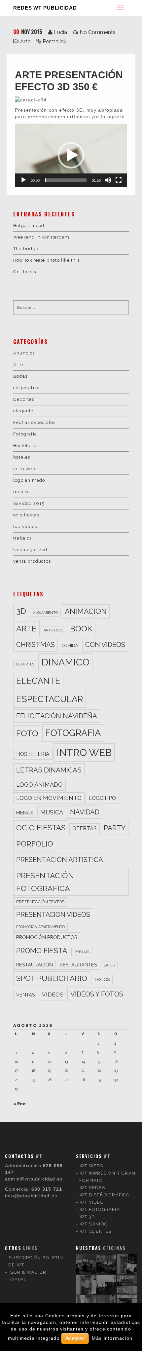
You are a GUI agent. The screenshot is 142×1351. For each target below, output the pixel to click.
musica (21, 491)
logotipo (102, 798)
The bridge (25, 248)
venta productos (32, 561)
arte (26, 628)
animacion (86, 611)
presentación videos (53, 915)
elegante (23, 410)
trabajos (22, 538)
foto (27, 733)
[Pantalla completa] (118, 180)
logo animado (29, 480)
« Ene (19, 1103)
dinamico (65, 662)
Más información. (113, 1338)
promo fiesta (41, 951)
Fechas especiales (34, 422)
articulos (53, 630)
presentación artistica (59, 860)
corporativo (26, 387)
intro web (24, 468)
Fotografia (25, 434)
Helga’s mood (28, 225)
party (114, 828)
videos (52, 994)
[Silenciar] (108, 180)
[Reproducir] (23, 180)
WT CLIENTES (95, 1231)
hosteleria (33, 754)
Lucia (60, 32)
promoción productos (46, 937)
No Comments (98, 32)
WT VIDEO (92, 1202)
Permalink (54, 41)
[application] (71, 155)
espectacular (49, 699)
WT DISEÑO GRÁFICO (105, 1194)
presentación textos (40, 901)
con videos (105, 645)
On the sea (25, 271)
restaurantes (78, 964)
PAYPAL (17, 1279)
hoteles (21, 457)
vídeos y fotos (96, 994)
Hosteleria (25, 445)
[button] (71, 155)
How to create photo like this (46, 260)
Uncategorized (30, 549)
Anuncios (24, 353)
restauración (34, 964)
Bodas (20, 376)
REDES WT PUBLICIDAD (45, 8)
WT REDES (92, 1187)
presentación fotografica (45, 882)
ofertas (84, 828)
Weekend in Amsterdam (41, 237)
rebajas (81, 952)
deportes (25, 664)
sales (109, 965)
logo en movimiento (49, 798)
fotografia (73, 733)
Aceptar (75, 1338)
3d (21, 611)
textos (102, 979)
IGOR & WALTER (27, 1272)
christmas (35, 645)
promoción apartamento (40, 927)
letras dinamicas (49, 770)
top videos (25, 526)
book (81, 628)
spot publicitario (51, 978)
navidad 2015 (28, 503)
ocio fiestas (26, 514)
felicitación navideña (56, 716)
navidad (84, 812)
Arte (25, 41)
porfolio (34, 844)
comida (70, 645)
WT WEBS (91, 1165)
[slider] (66, 180)
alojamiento (45, 613)
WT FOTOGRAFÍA (100, 1209)
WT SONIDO (94, 1223)
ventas (25, 994)
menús (24, 812)
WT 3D (87, 1216)
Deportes (23, 399)
